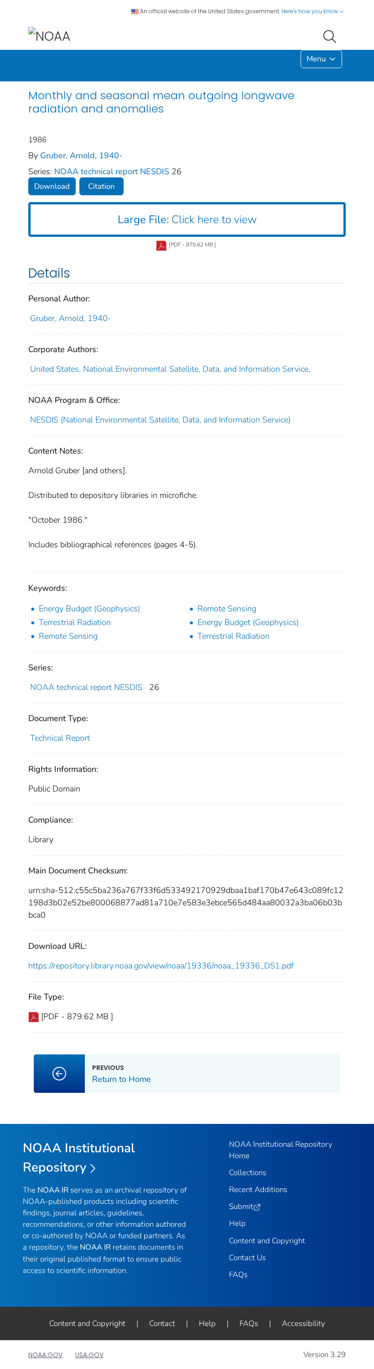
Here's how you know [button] (310, 11)
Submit (241, 1206)
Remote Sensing (226, 608)
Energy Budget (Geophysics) (89, 608)
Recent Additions (258, 1189)
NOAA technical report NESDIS (112, 171)
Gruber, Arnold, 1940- (81, 155)
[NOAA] (49, 36)
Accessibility (303, 1323)
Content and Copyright (267, 1240)
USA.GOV (89, 1354)
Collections (247, 1172)
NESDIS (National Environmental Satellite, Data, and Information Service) (160, 419)
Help (237, 1223)
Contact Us (247, 1257)
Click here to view (187, 219)
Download (52, 186)
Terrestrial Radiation (75, 622)
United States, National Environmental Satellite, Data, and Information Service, (170, 369)
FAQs (238, 1274)
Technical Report (60, 738)
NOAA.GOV (45, 1354)
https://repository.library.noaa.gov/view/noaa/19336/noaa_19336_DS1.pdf (161, 965)
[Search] (331, 35)
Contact (162, 1323)
